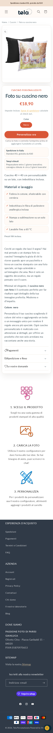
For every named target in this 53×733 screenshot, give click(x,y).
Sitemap (26, 664)
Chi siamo (10, 599)
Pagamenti (10, 538)
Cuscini (13, 22)
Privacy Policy (12, 585)
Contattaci (11, 592)
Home (4, 22)
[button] (6, 11)
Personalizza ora (26, 134)
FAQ (7, 552)
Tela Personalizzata (21, 728)
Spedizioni (10, 531)
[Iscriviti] (43, 683)
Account (9, 572)
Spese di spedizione (30, 110)
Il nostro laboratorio (15, 606)
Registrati (10, 579)
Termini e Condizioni (16, 545)
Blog (7, 613)
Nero (26, 124)
